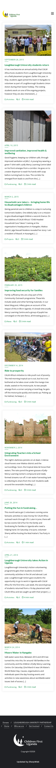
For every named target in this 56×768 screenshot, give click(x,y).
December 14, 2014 (14, 365)
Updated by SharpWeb (28, 762)
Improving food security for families (24, 290)
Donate (6, 722)
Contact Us (48, 726)
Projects (10, 239)
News (8, 321)
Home (6, 726)
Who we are (19, 726)
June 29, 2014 (11, 502)
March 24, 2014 (12, 647)
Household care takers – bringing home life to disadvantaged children (27, 203)
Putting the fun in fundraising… (21, 507)
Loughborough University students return (27, 64)
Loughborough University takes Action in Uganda (26, 561)
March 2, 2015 (12, 196)
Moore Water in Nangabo (18, 652)
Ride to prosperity (14, 370)
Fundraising (11, 184)
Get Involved (34, 726)
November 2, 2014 (13, 447)
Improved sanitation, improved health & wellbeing (26, 152)
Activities (10, 99)
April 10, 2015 (11, 145)
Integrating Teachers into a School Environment (22, 454)
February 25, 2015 (13, 285)
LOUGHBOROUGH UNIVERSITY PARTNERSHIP (33, 722)
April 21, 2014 (11, 555)
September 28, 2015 (14, 59)
